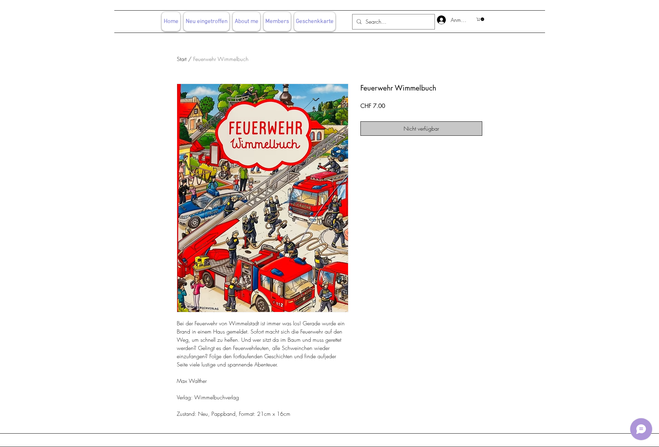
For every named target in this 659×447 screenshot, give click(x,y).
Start (181, 59)
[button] (480, 19)
